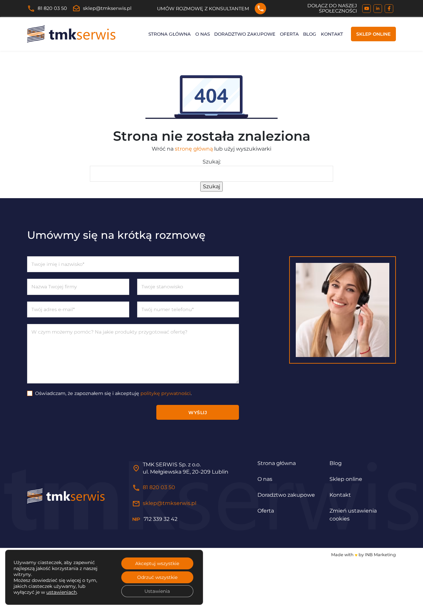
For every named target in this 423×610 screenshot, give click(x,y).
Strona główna (169, 34)
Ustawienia (157, 591)
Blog (309, 34)
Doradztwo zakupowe (244, 34)
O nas (202, 34)
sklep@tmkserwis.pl (102, 9)
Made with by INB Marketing (363, 554)
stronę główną (194, 149)
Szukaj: (212, 162)
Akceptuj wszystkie (157, 563)
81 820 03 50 (47, 9)
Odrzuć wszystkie (157, 577)
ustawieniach (61, 592)
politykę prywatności (165, 393)
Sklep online (373, 34)
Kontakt (332, 34)
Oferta (289, 34)
